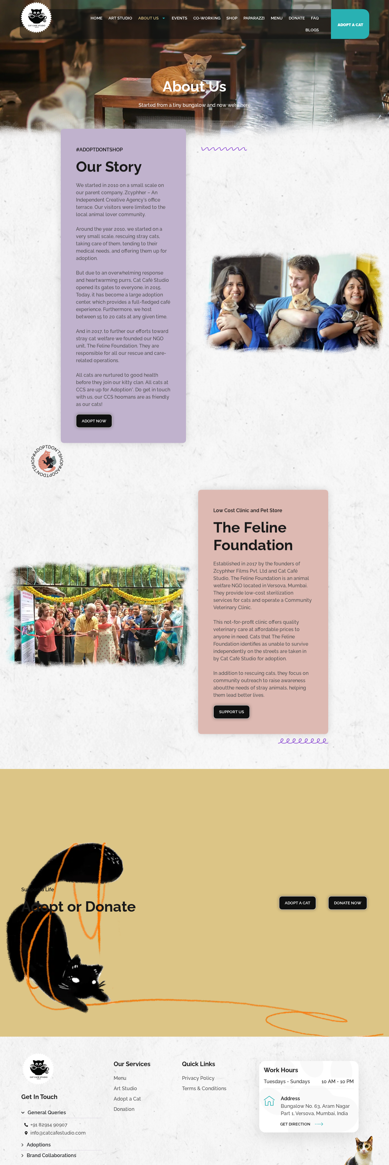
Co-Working (206, 18)
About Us (148, 18)
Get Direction (295, 1124)
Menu (277, 18)
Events (179, 18)
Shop (231, 18)
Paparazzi (254, 18)
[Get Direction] (319, 1124)
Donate (297, 18)
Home (96, 18)
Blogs (312, 30)
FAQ (315, 18)
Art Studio (120, 18)
